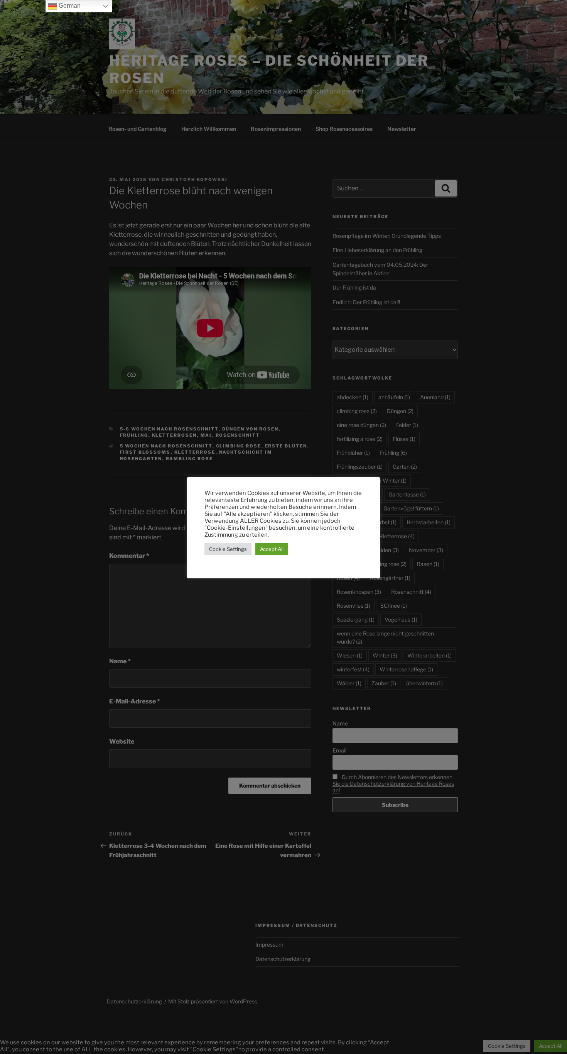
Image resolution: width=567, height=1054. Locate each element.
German (69, 5)
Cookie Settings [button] (228, 549)
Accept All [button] (272, 549)
